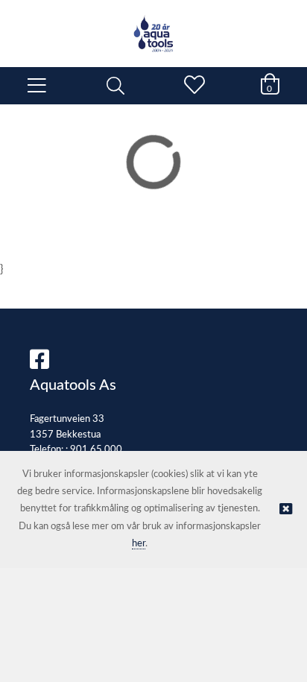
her (138, 544)
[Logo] (153, 26)
